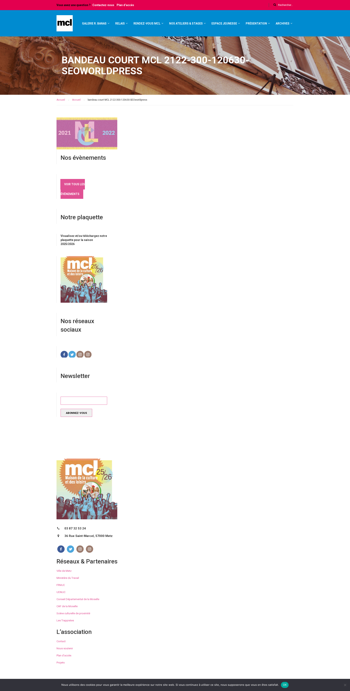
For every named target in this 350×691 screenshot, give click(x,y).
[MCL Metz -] (65, 25)
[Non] (345, 685)
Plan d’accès (125, 5)
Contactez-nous (103, 5)
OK (285, 684)
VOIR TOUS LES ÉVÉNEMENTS (73, 189)
